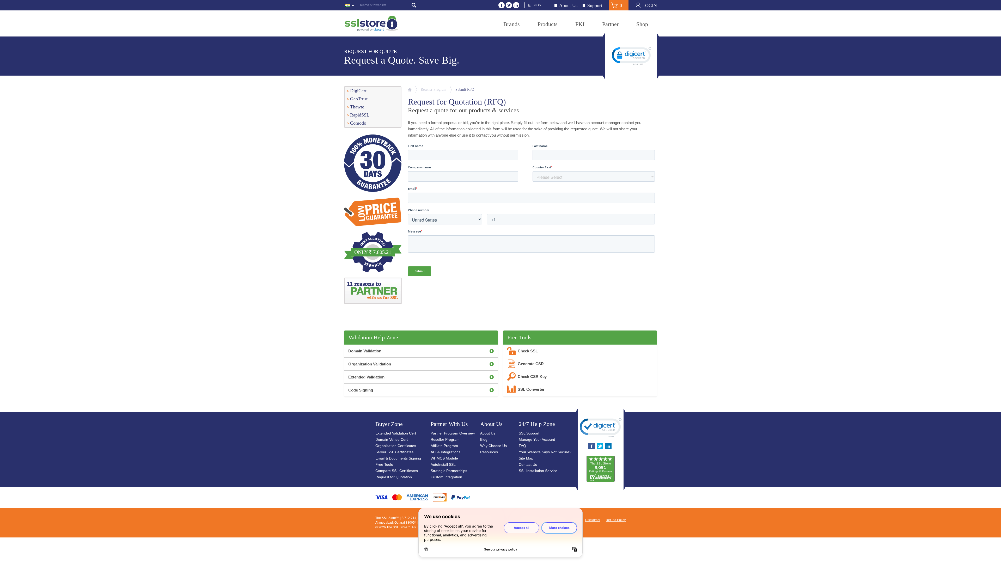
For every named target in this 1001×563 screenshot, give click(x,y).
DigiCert (358, 90)
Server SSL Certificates (394, 452)
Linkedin (516, 5)
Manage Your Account (537, 439)
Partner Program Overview (453, 433)
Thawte (357, 106)
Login (649, 5)
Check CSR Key (532, 376)
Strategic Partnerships (449, 471)
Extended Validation (366, 377)
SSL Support (529, 433)
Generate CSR (531, 364)
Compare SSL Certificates (396, 471)
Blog (537, 5)
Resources (489, 452)
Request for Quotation (393, 477)
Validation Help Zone (373, 337)
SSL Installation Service (538, 471)
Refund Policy (616, 520)
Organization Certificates (395, 446)
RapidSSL (359, 115)
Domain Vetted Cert (391, 439)
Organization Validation (369, 364)
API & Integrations (445, 452)
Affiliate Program (444, 446)
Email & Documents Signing (398, 458)
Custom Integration (446, 477)
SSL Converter (531, 389)
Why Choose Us (493, 446)
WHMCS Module (444, 458)
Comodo (358, 123)
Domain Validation (364, 351)
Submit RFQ (464, 89)
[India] (350, 5)
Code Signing (360, 390)
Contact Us (528, 464)
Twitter (509, 5)
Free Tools (384, 464)
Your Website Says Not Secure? (545, 452)
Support (594, 5)
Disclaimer (592, 520)
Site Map (526, 458)
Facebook (501, 5)
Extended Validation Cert (395, 433)
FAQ (522, 446)
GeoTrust (359, 98)
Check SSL (528, 351)
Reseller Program (433, 89)
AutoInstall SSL (443, 464)
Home (410, 89)
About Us (568, 5)
